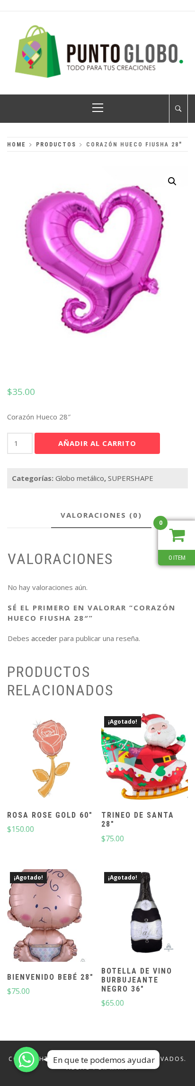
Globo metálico (79, 478)
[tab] (101, 516)
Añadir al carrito (97, 443)
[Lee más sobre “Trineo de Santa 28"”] (144, 758)
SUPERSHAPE (130, 478)
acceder (44, 638)
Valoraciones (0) (101, 515)
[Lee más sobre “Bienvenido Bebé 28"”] (50, 916)
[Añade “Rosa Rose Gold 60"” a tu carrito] (50, 758)
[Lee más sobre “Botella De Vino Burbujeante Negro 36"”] (144, 913)
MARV (119, 1067)
